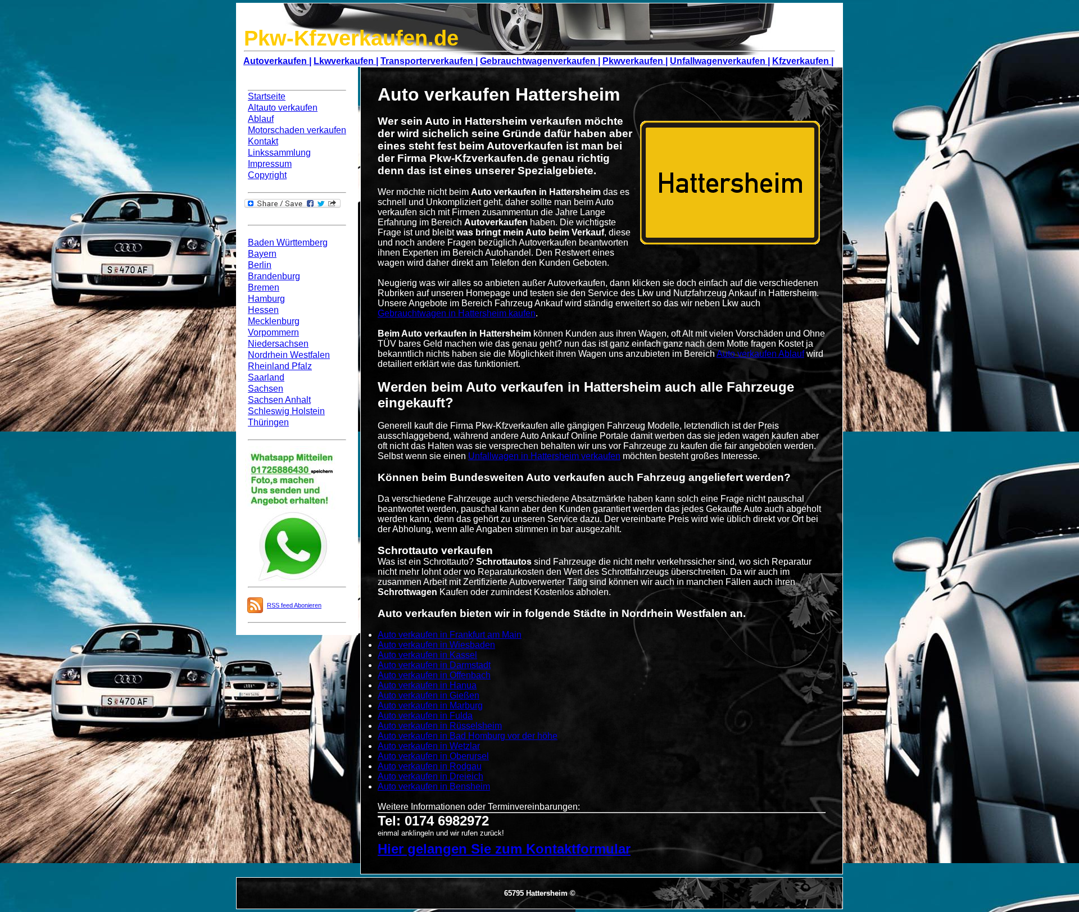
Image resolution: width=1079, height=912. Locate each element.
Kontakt (263, 141)
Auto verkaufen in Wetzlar (429, 746)
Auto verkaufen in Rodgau (430, 766)
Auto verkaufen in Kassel (427, 655)
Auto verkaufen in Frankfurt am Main (450, 634)
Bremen (263, 287)
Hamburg (266, 298)
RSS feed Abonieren (294, 605)
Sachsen (265, 388)
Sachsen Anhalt (279, 400)
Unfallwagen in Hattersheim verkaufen (544, 456)
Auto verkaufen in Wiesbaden (436, 645)
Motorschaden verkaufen (297, 130)
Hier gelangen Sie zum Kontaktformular (504, 848)
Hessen (263, 310)
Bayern (262, 253)
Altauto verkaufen (283, 107)
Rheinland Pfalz (280, 366)
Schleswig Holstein (286, 411)
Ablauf (261, 119)
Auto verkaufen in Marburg (430, 705)
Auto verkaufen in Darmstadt (434, 665)
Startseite (266, 96)
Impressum (270, 164)
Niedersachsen (278, 343)
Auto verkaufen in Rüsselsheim (440, 725)
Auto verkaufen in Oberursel (433, 756)
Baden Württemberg (288, 242)
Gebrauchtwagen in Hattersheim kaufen (457, 313)
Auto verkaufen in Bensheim (434, 786)
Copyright (267, 175)
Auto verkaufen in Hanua (427, 685)
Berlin (259, 265)
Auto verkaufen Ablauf (760, 354)
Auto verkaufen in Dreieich (430, 776)
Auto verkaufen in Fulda (425, 715)
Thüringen (268, 422)
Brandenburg (274, 276)
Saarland (266, 377)
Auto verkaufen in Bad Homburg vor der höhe (467, 736)
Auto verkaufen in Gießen (428, 695)
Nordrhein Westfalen (289, 355)
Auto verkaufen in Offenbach (434, 675)
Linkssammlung (279, 152)
